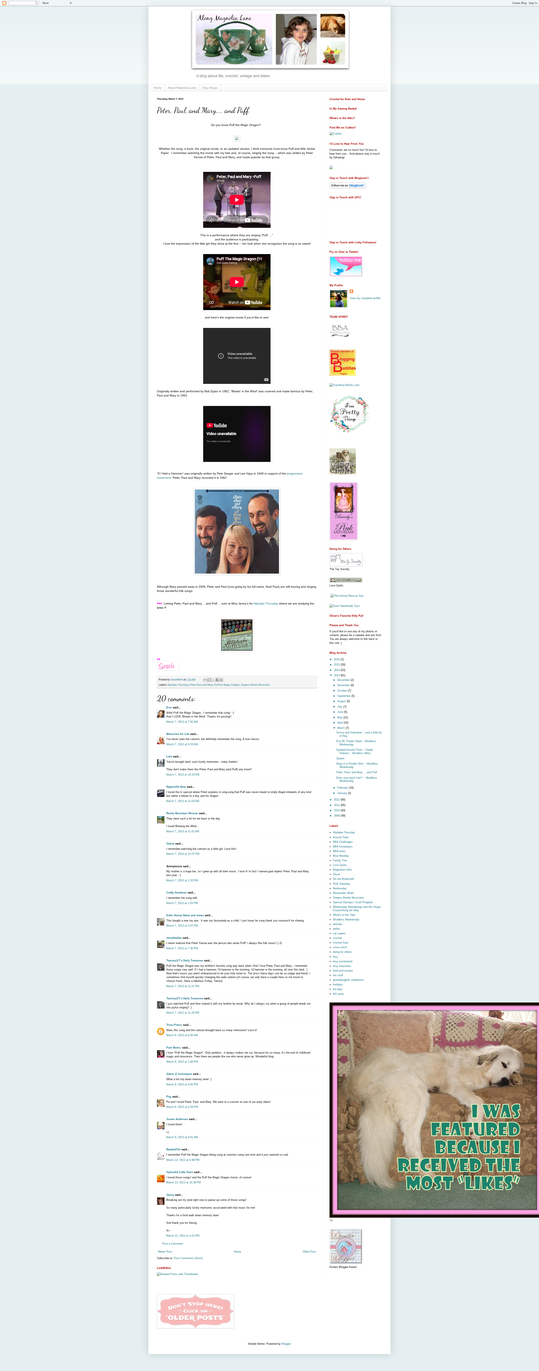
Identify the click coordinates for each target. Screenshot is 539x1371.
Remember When (343, 893)
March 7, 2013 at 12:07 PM (182, 853)
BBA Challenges (343, 841)
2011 (337, 805)
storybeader (174, 937)
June (340, 711)
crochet (337, 938)
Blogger (286, 1343)
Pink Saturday (341, 883)
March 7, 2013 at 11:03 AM (182, 801)
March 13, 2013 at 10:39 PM (183, 1182)
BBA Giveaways (343, 846)
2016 (337, 659)
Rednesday (340, 888)
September (344, 695)
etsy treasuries (342, 966)
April (340, 722)
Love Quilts (340, 865)
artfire (336, 928)
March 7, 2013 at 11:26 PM (182, 1012)
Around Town (341, 837)
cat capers (339, 933)
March (341, 727)
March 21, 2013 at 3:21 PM (182, 1235)
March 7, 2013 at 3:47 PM (182, 925)
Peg (168, 1096)
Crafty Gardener (176, 892)
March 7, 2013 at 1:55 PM (182, 903)
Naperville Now (176, 786)
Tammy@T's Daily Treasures (184, 960)
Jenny (170, 1194)
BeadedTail (173, 1149)
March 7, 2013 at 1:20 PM (182, 880)
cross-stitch (340, 947)
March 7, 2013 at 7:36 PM (182, 948)
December (344, 680)
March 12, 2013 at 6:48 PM (182, 1160)
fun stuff (338, 975)
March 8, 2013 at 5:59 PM (182, 1106)
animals (337, 924)
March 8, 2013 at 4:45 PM (182, 1084)
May (340, 717)
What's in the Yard (344, 914)
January (342, 793)
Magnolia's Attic (342, 869)
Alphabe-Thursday (265, 603)
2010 (337, 810)
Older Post (309, 1251)
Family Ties (340, 860)
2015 (337, 664)
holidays (338, 984)
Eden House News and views (185, 915)
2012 (337, 799)
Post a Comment (172, 1243)
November (344, 685)
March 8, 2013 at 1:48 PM (182, 1061)
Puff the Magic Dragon (227, 684)
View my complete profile (365, 298)
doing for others (342, 951)
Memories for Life (177, 734)
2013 (337, 675)
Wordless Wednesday (346, 919)
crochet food (340, 942)
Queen (340, 758)
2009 (337, 815)
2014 (337, 670)
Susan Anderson (177, 1119)
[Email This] (205, 680)
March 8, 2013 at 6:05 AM (182, 1035)
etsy (335, 956)
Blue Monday (341, 855)
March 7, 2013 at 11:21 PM (182, 986)
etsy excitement (342, 961)
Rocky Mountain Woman (182, 813)
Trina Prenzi (174, 1024)
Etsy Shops (210, 87)
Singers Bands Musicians (255, 684)
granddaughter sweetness (348, 979)
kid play (337, 989)
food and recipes (343, 970)
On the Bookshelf (343, 878)
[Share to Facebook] (217, 680)
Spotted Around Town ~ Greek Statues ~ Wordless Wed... (354, 751)
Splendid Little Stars (179, 1172)
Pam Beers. (173, 1047)
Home (157, 87)
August (342, 701)
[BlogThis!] (209, 680)
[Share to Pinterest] (221, 680)
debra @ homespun (179, 1073)
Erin (169, 707)
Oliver (336, 874)
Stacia (170, 843)
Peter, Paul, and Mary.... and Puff (356, 772)
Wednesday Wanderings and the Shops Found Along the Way (357, 908)
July (340, 706)
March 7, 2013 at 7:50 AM (182, 721)
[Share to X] (213, 680)
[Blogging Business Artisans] (340, 341)
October (342, 690)
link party (338, 993)
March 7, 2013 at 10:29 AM (182, 774)
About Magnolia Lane (182, 87)
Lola (169, 756)
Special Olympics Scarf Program (353, 902)
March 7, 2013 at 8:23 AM (182, 744)
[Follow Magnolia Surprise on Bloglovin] (348, 187)
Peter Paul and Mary (201, 684)
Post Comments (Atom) (188, 1258)
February (343, 787)
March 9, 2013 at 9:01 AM (182, 1137)
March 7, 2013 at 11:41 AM (182, 831)
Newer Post (165, 1251)
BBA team (339, 851)
